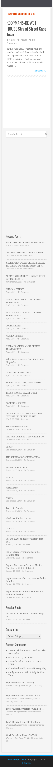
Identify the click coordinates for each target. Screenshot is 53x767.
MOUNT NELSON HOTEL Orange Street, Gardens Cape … (25, 277)
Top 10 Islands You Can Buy (20, 682)
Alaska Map (12, 488)
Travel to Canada (14, 508)
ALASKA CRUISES (14, 336)
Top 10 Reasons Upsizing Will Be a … (25, 709)
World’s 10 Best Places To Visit (21, 735)
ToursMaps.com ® (17, 759)
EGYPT (9, 447)
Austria (10, 498)
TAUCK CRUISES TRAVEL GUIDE (21, 393)
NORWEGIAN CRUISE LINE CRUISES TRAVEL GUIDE (23, 301)
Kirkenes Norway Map (34, 668)
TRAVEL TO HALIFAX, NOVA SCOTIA (23, 383)
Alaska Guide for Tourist (18, 518)
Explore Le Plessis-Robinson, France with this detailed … (24, 593)
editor (12, 40)
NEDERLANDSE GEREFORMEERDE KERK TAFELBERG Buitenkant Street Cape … (25, 264)
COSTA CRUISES (14, 326)
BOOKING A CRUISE (15, 403)
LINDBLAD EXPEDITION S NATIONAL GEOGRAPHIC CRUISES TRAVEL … (24, 414)
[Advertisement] (26, 105)
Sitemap (26, 763)
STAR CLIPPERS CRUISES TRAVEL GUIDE (26, 242)
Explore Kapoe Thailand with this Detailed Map (23, 553)
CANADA (10, 528)
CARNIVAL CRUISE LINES (18, 372)
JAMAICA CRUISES (15, 289)
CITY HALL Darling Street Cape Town (25, 252)
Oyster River (27, 657)
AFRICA (9, 477)
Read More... (40, 71)
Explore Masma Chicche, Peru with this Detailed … (26, 579)
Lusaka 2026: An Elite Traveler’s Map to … (25, 540)
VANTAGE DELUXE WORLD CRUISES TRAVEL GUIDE (23, 314)
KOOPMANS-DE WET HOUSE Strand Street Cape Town (26, 29)
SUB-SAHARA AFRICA (17, 467)
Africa (24, 40)
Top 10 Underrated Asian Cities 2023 (24, 695)
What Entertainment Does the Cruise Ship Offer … (25, 360)
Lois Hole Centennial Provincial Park (25, 437)
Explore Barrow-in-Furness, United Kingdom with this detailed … (24, 566)
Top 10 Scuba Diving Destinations (23, 722)
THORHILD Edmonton (17, 426)
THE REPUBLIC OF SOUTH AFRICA (23, 457)
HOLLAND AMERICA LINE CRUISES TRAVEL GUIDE (23, 347)
